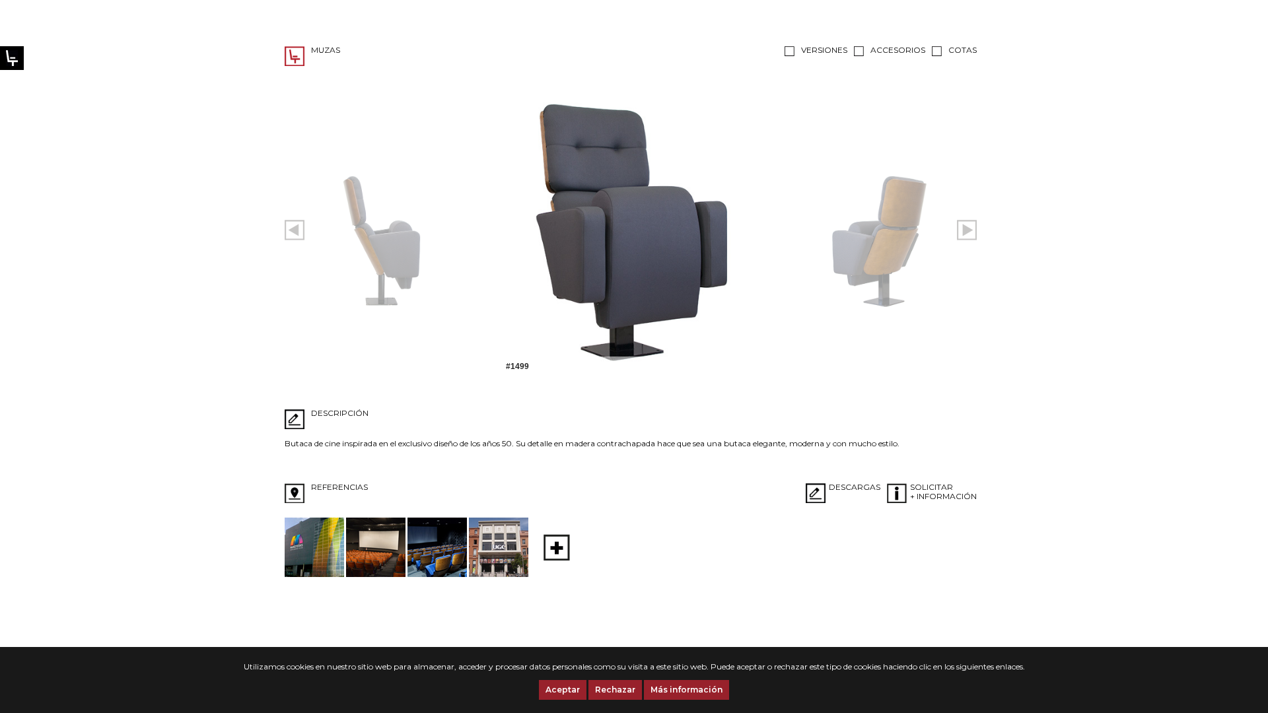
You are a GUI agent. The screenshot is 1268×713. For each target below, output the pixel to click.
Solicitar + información (943, 491)
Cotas (962, 50)
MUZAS (325, 50)
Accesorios (897, 50)
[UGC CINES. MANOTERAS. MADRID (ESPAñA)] (314, 574)
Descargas (854, 487)
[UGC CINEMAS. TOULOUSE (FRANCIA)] (375, 574)
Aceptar (563, 690)
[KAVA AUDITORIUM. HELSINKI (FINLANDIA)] (437, 574)
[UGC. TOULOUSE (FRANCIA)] (498, 574)
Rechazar (615, 690)
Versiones (824, 50)
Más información (686, 690)
